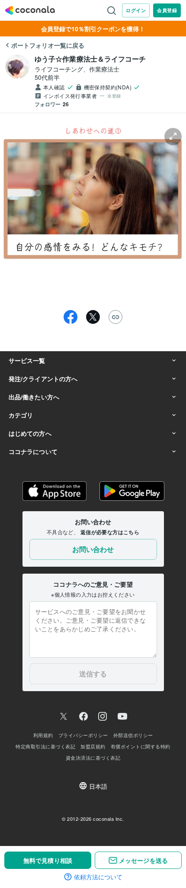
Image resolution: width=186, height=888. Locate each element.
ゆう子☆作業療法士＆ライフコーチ (90, 59)
